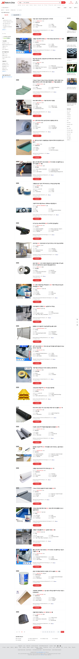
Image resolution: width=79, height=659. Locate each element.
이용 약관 (42, 654)
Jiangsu (5, 63)
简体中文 (12, 647)
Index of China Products (47, 649)
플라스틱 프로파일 (31, 640)
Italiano (41, 647)
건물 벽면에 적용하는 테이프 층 (43, 612)
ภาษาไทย (65, 647)
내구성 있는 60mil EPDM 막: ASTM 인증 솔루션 (45, 223)
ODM (4, 55)
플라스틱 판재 (18, 638)
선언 (24, 645)
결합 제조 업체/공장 (7, 44)
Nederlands (58, 647)
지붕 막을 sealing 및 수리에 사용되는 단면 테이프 (45, 367)
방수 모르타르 (6, 23)
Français (24, 647)
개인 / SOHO (5, 49)
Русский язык (45, 647)
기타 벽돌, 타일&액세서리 (33, 638)
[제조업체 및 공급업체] (8, 2)
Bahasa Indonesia (40, 648)
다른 (4, 47)
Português (36, 647)
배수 (42, 5)
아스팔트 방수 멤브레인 (7, 27)
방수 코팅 (59, 5)
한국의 (50, 647)
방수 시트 (69, 134)
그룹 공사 (5, 46)
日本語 (20, 647)
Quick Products (28, 649)
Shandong (5, 64)
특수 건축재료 (55, 638)
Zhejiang (5, 69)
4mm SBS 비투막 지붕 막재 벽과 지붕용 (44, 100)
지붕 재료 (31, 5)
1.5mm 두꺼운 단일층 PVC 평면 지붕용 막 (44, 488)
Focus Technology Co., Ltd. (41, 652)
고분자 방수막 (7, 20)
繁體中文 (16, 647)
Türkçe (69, 647)
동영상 (17, 18)
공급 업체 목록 (16, 14)
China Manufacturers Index (37, 649)
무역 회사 (5, 43)
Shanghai (5, 66)
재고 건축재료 (18, 640)
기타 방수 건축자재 (8, 21)
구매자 (58, 7)
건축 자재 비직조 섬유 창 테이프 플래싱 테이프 (45, 120)
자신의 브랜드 (6, 57)
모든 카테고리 (5, 7)
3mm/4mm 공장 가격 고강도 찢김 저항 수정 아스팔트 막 (48, 407)
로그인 (76, 3)
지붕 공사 (35, 5)
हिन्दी (62, 647)
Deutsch (32, 647)
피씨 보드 (69, 136)
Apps (70, 7)
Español (28, 647)
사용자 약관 (28, 645)
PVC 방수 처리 (50, 5)
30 (21, 631)
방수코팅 (6, 25)
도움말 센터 (20, 645)
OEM (4, 53)
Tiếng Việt (73, 647)
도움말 (65, 7)
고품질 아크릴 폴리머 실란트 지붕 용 (44, 529)
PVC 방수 (45, 5)
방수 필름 (69, 137)
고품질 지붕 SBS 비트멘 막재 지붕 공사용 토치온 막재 (48, 38)
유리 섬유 (39, 5)
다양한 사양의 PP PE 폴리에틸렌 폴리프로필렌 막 (46, 427)
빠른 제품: (19, 5)
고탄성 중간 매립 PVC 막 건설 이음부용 (43, 387)
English (8, 647)
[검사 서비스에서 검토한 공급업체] (7, 36)
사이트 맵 (51, 645)
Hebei (4, 68)
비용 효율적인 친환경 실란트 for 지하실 (44, 306)
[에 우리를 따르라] (60, 645)
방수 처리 (23, 5)
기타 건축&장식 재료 (44, 638)
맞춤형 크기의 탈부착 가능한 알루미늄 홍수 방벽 (44, 326)
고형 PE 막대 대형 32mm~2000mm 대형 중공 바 (44, 203)
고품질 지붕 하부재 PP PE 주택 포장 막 (43, 468)
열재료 (55, 5)
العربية (54, 647)
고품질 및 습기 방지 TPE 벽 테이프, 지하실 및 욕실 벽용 (46, 183)
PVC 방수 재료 (69, 130)
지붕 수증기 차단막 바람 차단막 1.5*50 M (43, 18)
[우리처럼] (58, 645)
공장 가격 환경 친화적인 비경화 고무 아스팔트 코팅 (46, 571)
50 (24, 631)
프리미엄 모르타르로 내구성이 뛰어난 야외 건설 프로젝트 (48, 243)
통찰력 (55, 645)
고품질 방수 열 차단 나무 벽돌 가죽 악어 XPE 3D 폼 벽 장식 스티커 (72, 32)
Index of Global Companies (56, 649)
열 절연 (27, 5)
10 (19, 631)
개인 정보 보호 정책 (34, 645)
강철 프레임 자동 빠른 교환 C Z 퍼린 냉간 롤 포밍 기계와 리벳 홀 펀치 (71, 89)
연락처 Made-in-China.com (43, 645)
